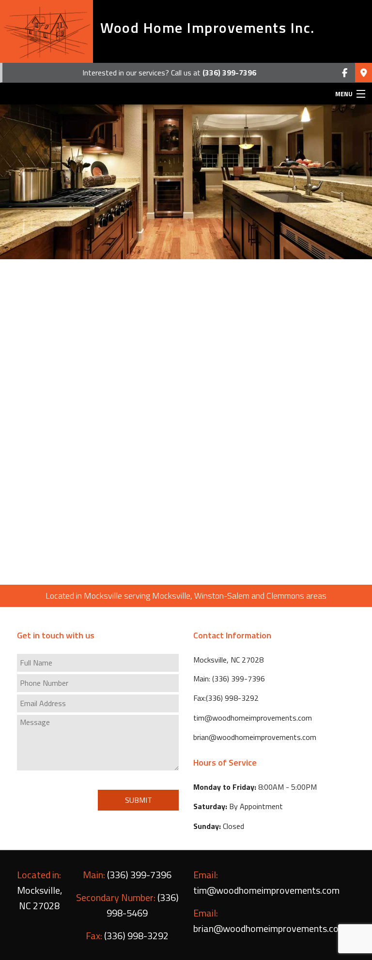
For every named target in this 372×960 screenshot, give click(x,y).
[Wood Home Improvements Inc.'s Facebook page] (344, 73)
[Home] (46, 31)
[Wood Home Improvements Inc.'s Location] (363, 73)
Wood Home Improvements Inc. (207, 27)
